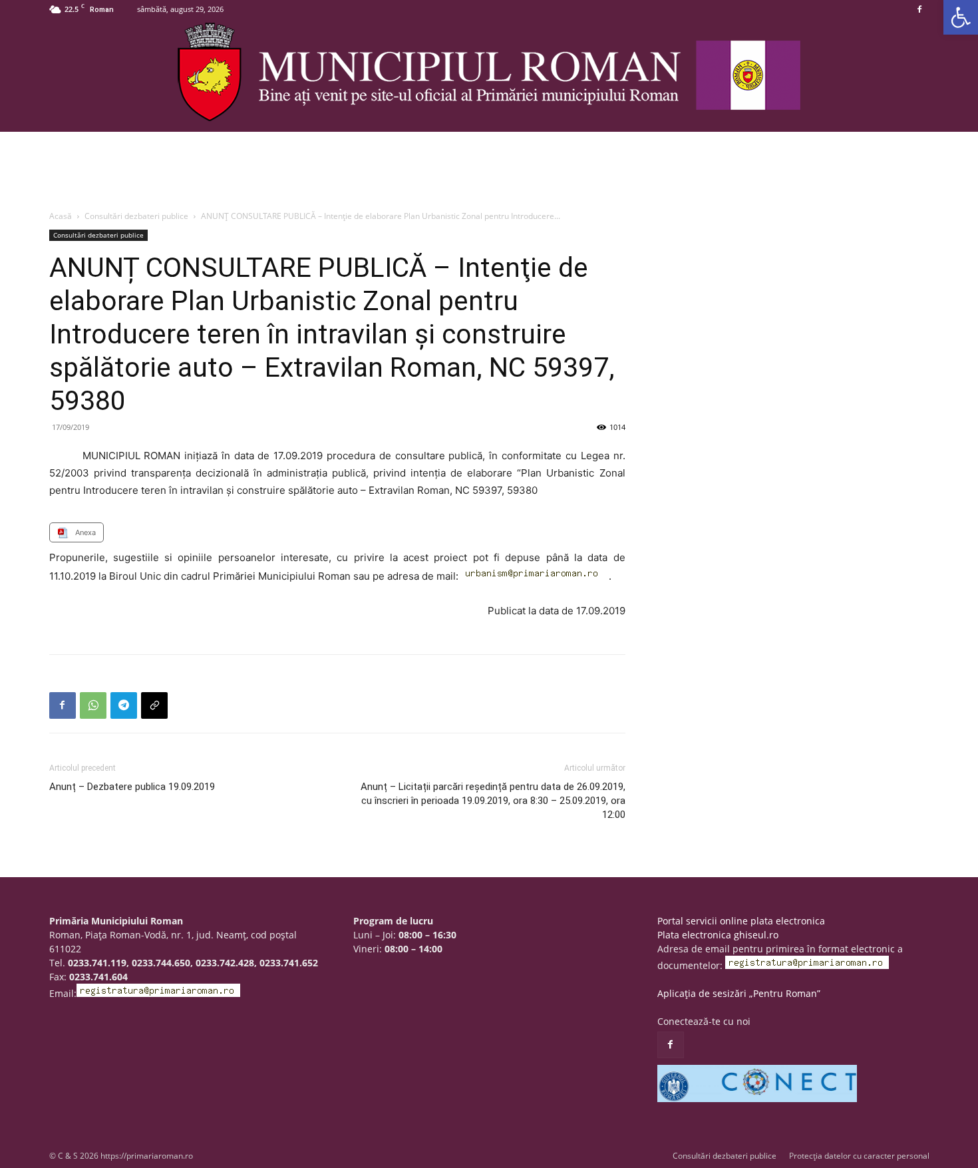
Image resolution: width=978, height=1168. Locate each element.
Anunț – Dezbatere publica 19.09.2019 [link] (132, 787)
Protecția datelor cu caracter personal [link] (859, 1155)
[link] (960, 17)
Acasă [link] (60, 216)
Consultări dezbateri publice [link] (136, 216)
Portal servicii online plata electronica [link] (741, 920)
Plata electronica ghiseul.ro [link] (717, 934)
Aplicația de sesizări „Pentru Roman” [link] (738, 993)
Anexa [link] (85, 532)
